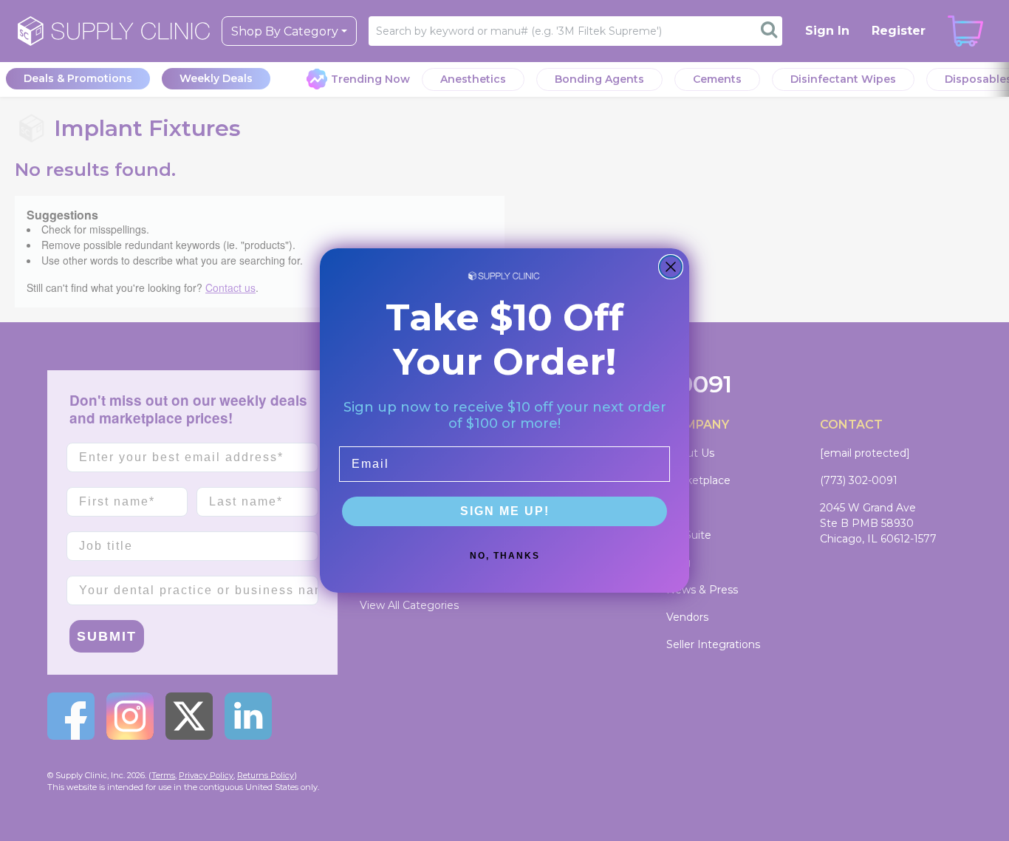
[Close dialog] (671, 267)
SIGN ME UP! (505, 511)
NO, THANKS (505, 556)
